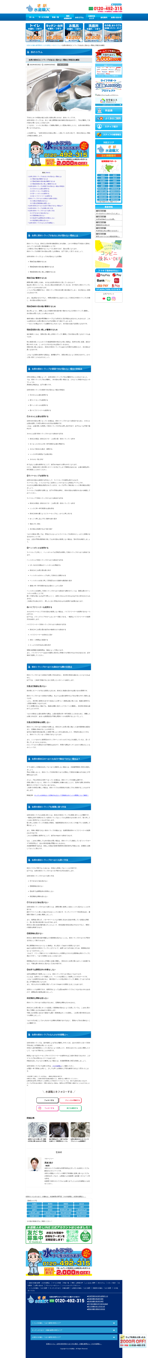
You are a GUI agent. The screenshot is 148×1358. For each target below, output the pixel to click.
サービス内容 (44, 17)
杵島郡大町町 (34, 1216)
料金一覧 (56, 17)
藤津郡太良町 (81, 1216)
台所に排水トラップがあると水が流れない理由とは (45, 176)
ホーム (32, 17)
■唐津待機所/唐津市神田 (95, 1301)
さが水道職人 (57, 1066)
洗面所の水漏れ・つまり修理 (102, 1288)
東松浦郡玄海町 (66, 1213)
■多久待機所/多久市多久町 (96, 1306)
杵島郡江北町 (50, 1216)
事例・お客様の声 (68, 17)
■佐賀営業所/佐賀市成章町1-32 (97, 1296)
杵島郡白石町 (65, 1216)
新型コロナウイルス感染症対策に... (108, 236)
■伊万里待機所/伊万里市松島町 (97, 1304)
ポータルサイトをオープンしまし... (108, 213)
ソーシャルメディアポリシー (71, 1285)
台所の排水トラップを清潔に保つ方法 (40, 208)
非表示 (48, 172)
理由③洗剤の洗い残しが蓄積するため (43, 184)
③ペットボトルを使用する (39, 193)
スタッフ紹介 (111, 1283)
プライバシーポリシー (52, 1285)
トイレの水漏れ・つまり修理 (38, 1288)
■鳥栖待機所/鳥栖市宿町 (95, 1299)
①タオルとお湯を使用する (39, 188)
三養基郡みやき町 (50, 1213)
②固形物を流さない (37, 215)
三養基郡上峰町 (34, 1213)
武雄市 (50, 1207)
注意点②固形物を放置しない (40, 203)
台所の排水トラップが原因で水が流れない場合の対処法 (46, 186)
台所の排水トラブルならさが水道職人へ (41, 223)
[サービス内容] (40, 17)
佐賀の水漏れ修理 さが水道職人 (39, 1283)
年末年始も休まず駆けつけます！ (107, 230)
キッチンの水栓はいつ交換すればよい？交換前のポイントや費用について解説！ (61, 795)
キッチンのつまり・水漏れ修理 (59, 1288)
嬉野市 (34, 1210)
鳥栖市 (66, 1204)
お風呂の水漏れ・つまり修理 (81, 1288)
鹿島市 (66, 1207)
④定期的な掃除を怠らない (39, 220)
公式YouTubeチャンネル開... (105, 219)
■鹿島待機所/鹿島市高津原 (96, 1309)
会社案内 (104, 17)
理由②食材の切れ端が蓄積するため (42, 181)
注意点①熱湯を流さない (39, 201)
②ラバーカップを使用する (39, 191)
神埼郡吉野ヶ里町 (66, 1210)
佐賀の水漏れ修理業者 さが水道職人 (39, 45)
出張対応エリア (92, 17)
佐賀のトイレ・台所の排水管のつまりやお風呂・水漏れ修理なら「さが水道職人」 (74, 1344)
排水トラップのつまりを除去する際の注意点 (42, 198)
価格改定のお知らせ (103, 225)
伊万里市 (34, 1207)
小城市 (81, 1207)
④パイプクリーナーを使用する (41, 196)
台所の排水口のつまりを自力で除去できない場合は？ (45, 205)
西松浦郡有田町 (81, 1213)
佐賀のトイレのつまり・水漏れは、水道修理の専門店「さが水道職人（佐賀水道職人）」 (56, 1196)
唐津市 (50, 1204)
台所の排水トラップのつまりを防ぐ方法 (41, 210)
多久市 (81, 1204)
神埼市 (50, 1210)
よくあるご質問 (90, 1283)
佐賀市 (34, 1204)
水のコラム (80, 17)
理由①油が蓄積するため (39, 179)
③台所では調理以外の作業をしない (42, 218)
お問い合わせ (116, 17)
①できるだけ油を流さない (39, 213)
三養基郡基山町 (81, 1210)
